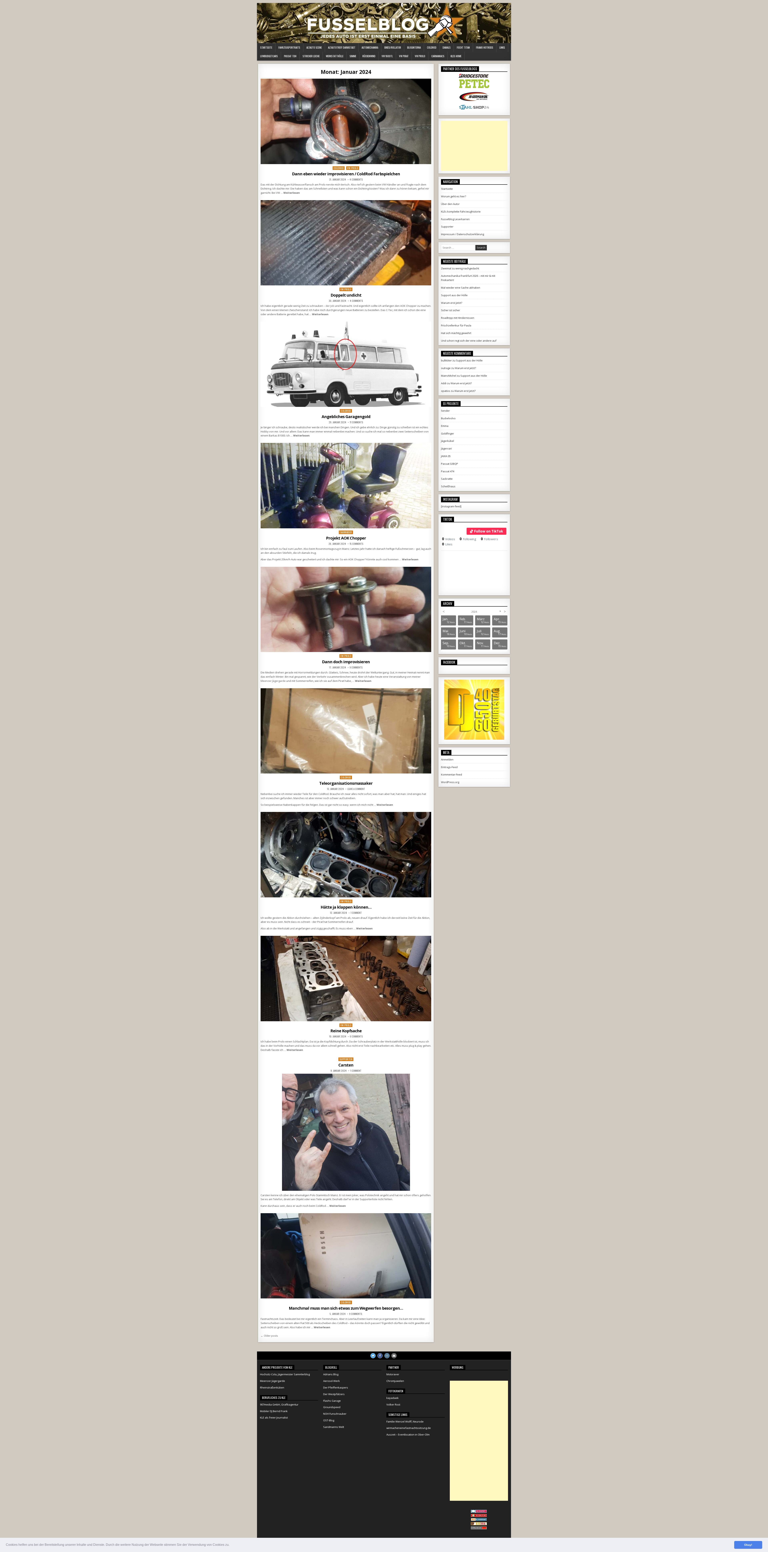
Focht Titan (463, 47)
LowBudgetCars (269, 56)
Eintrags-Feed (449, 767)
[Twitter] (373, 1355)
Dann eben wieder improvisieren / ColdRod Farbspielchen (346, 174)
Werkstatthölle (334, 56)
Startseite (266, 47)
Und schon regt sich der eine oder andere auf (468, 340)
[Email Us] (394, 1355)
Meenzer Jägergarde (273, 681)
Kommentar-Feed (451, 774)
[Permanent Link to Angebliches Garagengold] (346, 364)
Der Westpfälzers (334, 1394)
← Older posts (269, 1335)
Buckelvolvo (448, 418)
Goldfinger (447, 433)
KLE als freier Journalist (274, 1417)
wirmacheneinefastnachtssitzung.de (408, 1428)
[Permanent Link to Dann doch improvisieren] (346, 609)
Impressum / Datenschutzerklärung (462, 234)
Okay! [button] (748, 1544)
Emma (444, 426)
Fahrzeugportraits (289, 47)
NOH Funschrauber (334, 1414)
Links (502, 47)
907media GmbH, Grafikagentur (279, 1404)
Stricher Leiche (311, 56)
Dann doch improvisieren (346, 661)
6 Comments (356, 1036)
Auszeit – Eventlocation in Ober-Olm (408, 1434)
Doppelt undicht (346, 295)
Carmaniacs (437, 56)
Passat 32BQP (449, 463)
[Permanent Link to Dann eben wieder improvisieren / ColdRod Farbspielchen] (346, 121)
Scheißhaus (448, 486)
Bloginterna (414, 47)
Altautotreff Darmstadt (341, 47)
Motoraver (392, 1374)
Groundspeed (331, 1407)
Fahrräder (346, 532)
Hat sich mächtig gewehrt (456, 333)
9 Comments (356, 667)
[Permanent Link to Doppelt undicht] (346, 243)
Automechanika (370, 47)
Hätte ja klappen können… (346, 907)
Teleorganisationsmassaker (346, 783)
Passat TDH (290, 56)
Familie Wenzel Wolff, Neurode (405, 1421)
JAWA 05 (446, 456)
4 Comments (356, 179)
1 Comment (356, 913)
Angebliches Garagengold (346, 416)
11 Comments (356, 422)
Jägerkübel (447, 441)
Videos (448, 539)
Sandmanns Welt (333, 1427)
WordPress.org (450, 782)
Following (468, 539)
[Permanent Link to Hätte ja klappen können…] (346, 854)
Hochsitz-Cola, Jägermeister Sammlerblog (285, 1374)
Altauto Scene (314, 47)
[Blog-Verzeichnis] (479, 1512)
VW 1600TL (387, 56)
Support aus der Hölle (454, 295)
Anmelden (447, 759)
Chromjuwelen (395, 1381)
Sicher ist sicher (450, 310)
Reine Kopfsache (346, 1030)
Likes (447, 544)
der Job (330, 306)
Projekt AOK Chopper (346, 538)
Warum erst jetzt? (451, 303)
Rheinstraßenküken (272, 1387)
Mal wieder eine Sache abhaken (460, 287)
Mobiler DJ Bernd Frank (274, 1411)
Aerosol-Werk (331, 1381)
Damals (447, 47)
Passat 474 (447, 471)
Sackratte (447, 479)
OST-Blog (328, 1420)
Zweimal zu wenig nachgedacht (460, 268)
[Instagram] (387, 1355)
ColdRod (431, 47)
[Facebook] (380, 1355)
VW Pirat (404, 56)
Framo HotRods (484, 47)
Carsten (345, 1065)
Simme (353, 56)
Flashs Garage (332, 1401)
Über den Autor (450, 204)
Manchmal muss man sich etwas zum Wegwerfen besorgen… (346, 1308)
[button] (230, 1545)
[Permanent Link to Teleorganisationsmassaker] (346, 731)
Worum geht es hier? (453, 196)
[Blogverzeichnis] (479, 1520)
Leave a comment (356, 789)
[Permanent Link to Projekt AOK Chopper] (346, 485)
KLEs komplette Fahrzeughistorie (461, 211)
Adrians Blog (330, 1374)
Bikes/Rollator (392, 47)
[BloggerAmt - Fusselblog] (479, 1516)
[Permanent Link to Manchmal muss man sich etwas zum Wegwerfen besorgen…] (346, 1256)
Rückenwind (368, 56)
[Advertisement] (474, 146)
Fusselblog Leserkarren (455, 219)
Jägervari (446, 448)
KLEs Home (456, 56)
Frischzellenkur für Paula (456, 325)
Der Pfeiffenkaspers (335, 1387)
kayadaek (392, 1398)
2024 (474, 611)
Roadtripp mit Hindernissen (457, 318)
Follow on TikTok (488, 531)
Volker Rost (393, 1404)
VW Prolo (420, 56)
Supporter (346, 1059)
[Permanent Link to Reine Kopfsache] (346, 978)
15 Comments (356, 544)
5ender (445, 410)
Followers (489, 539)
